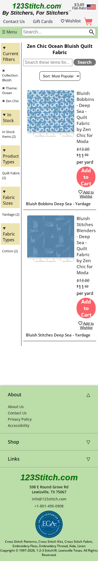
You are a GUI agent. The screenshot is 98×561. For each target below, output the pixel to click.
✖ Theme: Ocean (9, 90)
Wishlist (72, 21)
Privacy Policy (20, 419)
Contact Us (14, 21)
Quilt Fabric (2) (11, 175)
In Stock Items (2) (9, 134)
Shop (13, 442)
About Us (16, 406)
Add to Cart (86, 177)
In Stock (8, 117)
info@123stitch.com (49, 498)
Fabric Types (9, 237)
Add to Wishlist (87, 194)
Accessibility (18, 425)
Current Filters (10, 56)
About (14, 394)
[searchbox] (59, 32)
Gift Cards (43, 21)
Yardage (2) (10, 214)
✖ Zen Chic (10, 101)
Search (85, 62)
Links (14, 459)
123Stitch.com (49, 477)
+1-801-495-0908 (49, 505)
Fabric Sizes (9, 200)
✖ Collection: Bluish (10, 75)
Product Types (11, 159)
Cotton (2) (10, 251)
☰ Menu (9, 32)
